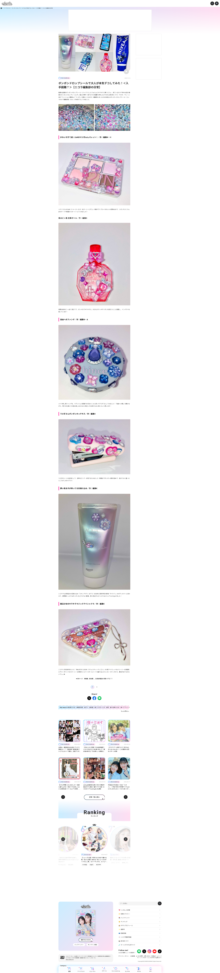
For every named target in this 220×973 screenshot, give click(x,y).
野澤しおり (129, 874)
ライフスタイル (7, 8)
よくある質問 (139, 956)
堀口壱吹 (113, 868)
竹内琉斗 (113, 874)
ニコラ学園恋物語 (125, 937)
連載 (69, 971)
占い (150, 971)
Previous (63, 839)
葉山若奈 (121, 874)
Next (126, 839)
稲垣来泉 (80, 707)
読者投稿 (122, 933)
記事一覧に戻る (94, 797)
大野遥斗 (128, 868)
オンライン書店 (92, 944)
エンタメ (127, 971)
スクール (104, 971)
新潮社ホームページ (157, 956)
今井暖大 (113, 864)
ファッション (81, 971)
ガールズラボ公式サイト (127, 945)
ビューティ (93, 971)
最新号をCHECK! (86, 940)
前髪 (92, 707)
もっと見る (124, 711)
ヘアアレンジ (126, 707)
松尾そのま (72, 707)
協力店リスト (124, 941)
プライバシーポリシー (123, 956)
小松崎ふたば (115, 707)
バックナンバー (79, 944)
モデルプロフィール (126, 925)
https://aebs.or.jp (70, 959)
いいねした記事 (124, 910)
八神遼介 (121, 864)
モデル (139, 971)
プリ (87, 707)
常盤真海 (129, 871)
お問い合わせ (147, 956)
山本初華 (122, 871)
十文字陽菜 (129, 864)
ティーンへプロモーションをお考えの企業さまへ (149, 957)
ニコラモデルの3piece (66, 864)
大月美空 (121, 868)
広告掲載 (132, 956)
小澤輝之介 (114, 871)
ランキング (123, 922)
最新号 (122, 929)
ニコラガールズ (100, 707)
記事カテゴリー (124, 914)
